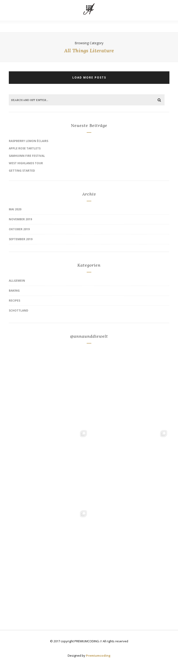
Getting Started (22, 171)
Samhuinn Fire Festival (27, 156)
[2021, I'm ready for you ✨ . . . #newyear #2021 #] (129, 388)
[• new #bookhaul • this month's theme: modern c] (129, 548)
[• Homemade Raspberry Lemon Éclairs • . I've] (129, 468)
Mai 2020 (15, 209)
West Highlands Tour (26, 163)
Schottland (18, 310)
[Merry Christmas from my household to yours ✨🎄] (49, 468)
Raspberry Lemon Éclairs (28, 141)
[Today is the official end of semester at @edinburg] (49, 548)
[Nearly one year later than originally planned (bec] (49, 388)
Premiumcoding (98, 655)
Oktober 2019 (19, 229)
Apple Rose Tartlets (25, 148)
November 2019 (20, 219)
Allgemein (17, 281)
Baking (14, 291)
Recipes (14, 301)
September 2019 (20, 239)
